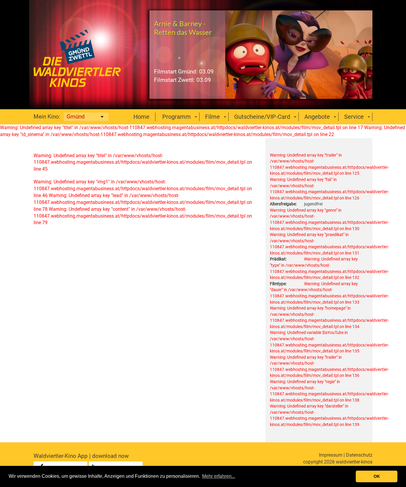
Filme (212, 116)
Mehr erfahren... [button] (218, 476)
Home (141, 116)
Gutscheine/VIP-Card (262, 116)
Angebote (317, 116)
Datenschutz (359, 455)
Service (354, 116)
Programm (176, 116)
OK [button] (377, 476)
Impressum (330, 455)
